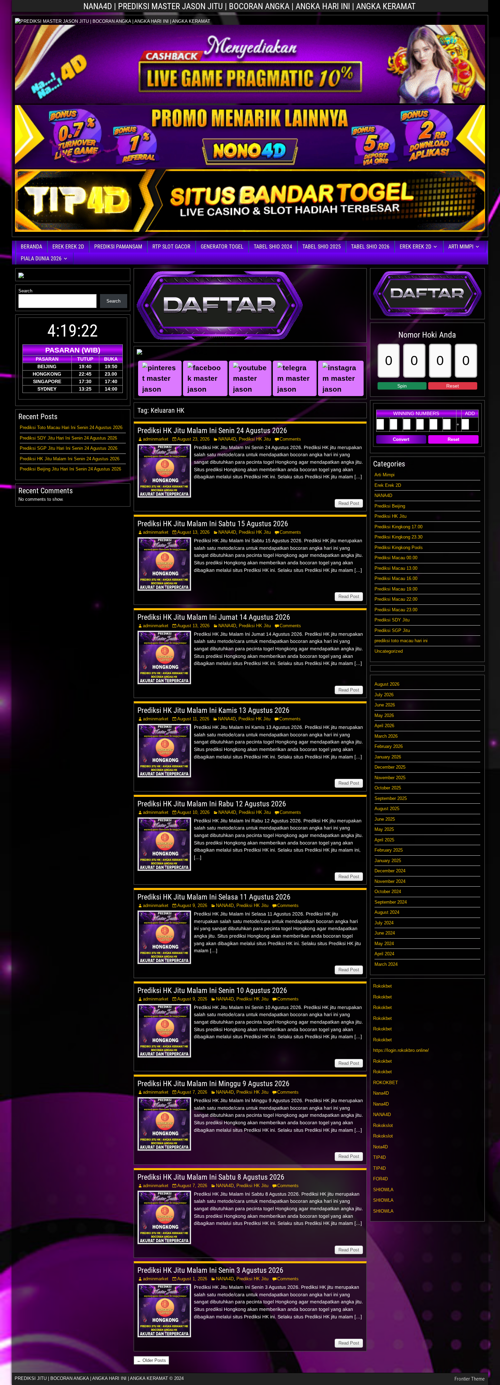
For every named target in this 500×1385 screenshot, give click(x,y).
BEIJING (46, 366)
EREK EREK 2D (68, 246)
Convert (401, 439)
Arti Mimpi (384, 474)
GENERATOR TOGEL (222, 246)
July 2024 (384, 922)
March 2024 (386, 964)
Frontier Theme (469, 1379)
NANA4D (227, 439)
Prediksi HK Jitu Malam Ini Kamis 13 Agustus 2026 (213, 710)
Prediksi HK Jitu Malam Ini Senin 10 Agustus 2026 (212, 990)
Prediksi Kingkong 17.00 (398, 526)
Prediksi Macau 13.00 (395, 568)
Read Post (348, 503)
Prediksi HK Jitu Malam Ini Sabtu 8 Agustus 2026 (210, 1177)
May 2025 (384, 829)
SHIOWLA (383, 1189)
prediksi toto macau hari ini (401, 640)
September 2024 (390, 902)
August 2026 (386, 684)
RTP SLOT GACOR (171, 246)
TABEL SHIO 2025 (321, 246)
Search (25, 290)
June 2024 (384, 933)
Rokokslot (383, 1125)
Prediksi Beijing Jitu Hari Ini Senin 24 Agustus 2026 (70, 469)
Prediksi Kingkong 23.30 (398, 537)
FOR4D (380, 1178)
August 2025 (386, 808)
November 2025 (389, 777)
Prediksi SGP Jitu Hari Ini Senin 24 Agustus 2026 (68, 448)
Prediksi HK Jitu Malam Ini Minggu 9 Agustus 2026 (213, 1083)
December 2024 (389, 870)
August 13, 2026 (193, 532)
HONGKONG (47, 374)
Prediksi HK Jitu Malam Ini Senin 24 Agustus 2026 (212, 430)
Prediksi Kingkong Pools (398, 547)
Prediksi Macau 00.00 (395, 557)
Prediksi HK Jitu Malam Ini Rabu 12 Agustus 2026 (211, 804)
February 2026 (388, 746)
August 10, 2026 (193, 812)
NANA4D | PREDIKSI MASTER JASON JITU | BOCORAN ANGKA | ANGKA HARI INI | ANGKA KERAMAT (249, 6)
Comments (290, 439)
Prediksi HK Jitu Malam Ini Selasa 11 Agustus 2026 (213, 897)
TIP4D (379, 1157)
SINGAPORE (47, 381)
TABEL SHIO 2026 (370, 246)
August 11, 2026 (193, 718)
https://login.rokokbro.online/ (401, 1050)
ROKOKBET (385, 1082)
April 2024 (384, 953)
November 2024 (389, 881)
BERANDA (31, 246)
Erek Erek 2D (387, 485)
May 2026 (384, 715)
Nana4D (381, 1093)
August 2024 (386, 912)
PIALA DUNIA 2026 (41, 258)
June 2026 (384, 704)
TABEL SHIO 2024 (273, 246)
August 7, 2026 (192, 1092)
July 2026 (384, 694)
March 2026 (386, 736)
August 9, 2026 (192, 905)
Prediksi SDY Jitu (392, 619)
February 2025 (388, 850)
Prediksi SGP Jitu (392, 630)
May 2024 (384, 943)
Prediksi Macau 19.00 (395, 589)
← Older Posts (151, 1360)
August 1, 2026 (192, 1278)
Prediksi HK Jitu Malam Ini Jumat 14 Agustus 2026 (213, 617)
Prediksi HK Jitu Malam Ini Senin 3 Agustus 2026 (210, 1270)
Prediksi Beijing (389, 506)
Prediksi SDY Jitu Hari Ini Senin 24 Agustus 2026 (68, 438)
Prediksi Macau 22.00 (395, 599)
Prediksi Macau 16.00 (395, 578)
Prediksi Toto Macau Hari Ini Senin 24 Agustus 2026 (71, 427)
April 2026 (384, 725)
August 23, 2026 (193, 439)
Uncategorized (388, 651)
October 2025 (387, 787)
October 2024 (387, 891)
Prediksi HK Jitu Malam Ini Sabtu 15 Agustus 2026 (212, 523)
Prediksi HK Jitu (255, 439)
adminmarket (155, 439)
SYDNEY (46, 389)
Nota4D (380, 1146)
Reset (452, 386)
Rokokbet (382, 986)
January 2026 (387, 756)
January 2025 (387, 860)
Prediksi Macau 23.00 (395, 609)
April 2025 (384, 839)
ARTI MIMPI (460, 246)
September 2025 (390, 798)
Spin (402, 386)
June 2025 (384, 819)
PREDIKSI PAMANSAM (118, 246)
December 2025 (389, 767)
